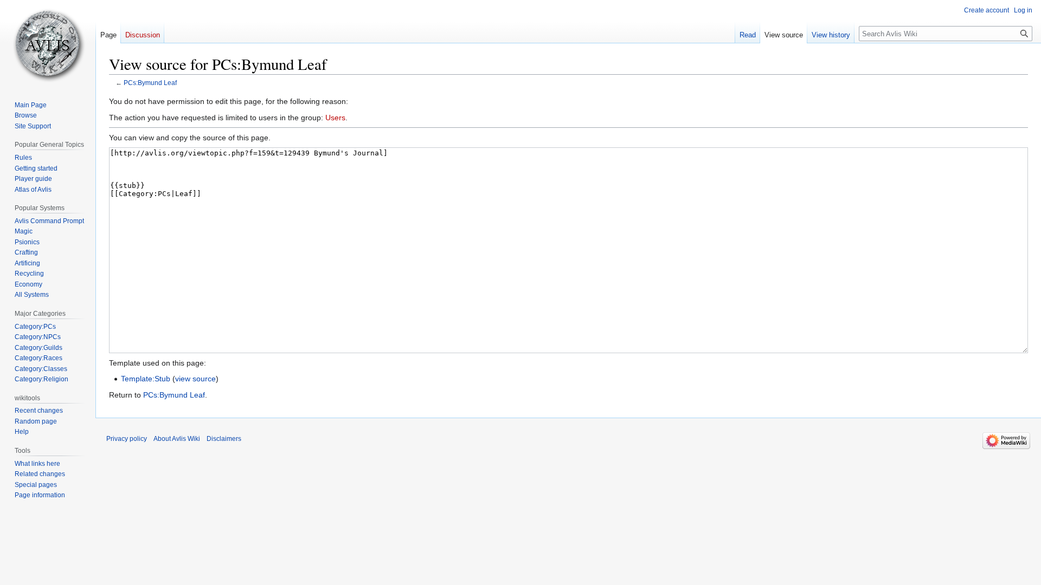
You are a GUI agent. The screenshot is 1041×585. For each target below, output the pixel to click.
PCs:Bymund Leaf (150, 82)
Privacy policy (126, 439)
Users (335, 117)
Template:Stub (145, 378)
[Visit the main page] (47, 43)
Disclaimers (224, 439)
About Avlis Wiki (176, 439)
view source (195, 378)
